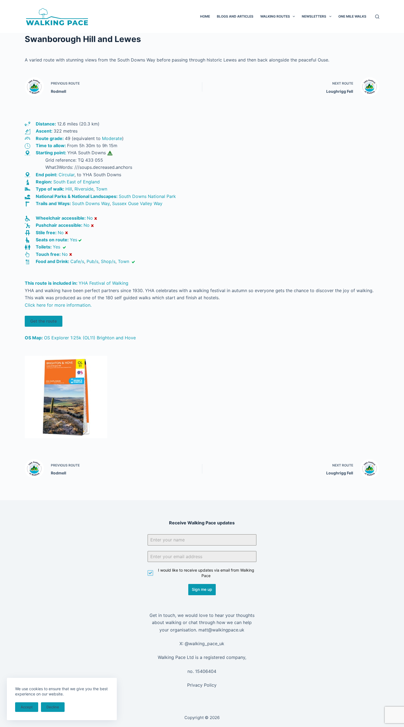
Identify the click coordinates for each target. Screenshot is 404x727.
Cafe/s (77, 261)
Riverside (83, 189)
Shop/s (108, 261)
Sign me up (202, 589)
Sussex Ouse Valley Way (137, 203)
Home (205, 16)
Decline (52, 707)
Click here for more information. (58, 305)
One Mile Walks (352, 16)
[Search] (377, 17)
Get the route (43, 321)
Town (101, 189)
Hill (68, 189)
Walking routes (275, 16)
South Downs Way (91, 203)
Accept (27, 707)
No (90, 218)
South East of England (76, 181)
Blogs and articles (235, 16)
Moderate (112, 138)
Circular (66, 174)
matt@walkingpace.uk (221, 630)
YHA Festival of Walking (103, 283)
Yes (73, 239)
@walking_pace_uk (204, 643)
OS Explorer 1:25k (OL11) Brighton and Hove (90, 337)
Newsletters (314, 16)
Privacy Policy (202, 685)
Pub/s (92, 261)
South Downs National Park (147, 196)
